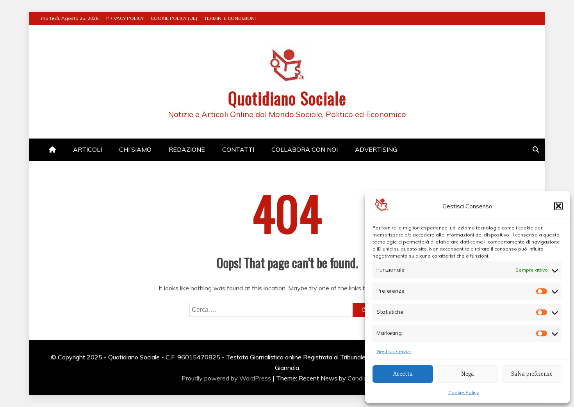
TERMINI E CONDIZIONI (230, 18)
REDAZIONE (187, 149)
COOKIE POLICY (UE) (174, 18)
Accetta (403, 373)
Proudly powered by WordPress (227, 378)
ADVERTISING (376, 149)
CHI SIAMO (135, 149)
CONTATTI (238, 149)
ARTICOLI (87, 149)
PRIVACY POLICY (125, 18)
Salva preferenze (532, 373)
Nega (467, 373)
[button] (558, 206)
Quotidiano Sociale (287, 98)
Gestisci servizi (393, 351)
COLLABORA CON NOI (304, 149)
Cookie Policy (463, 392)
